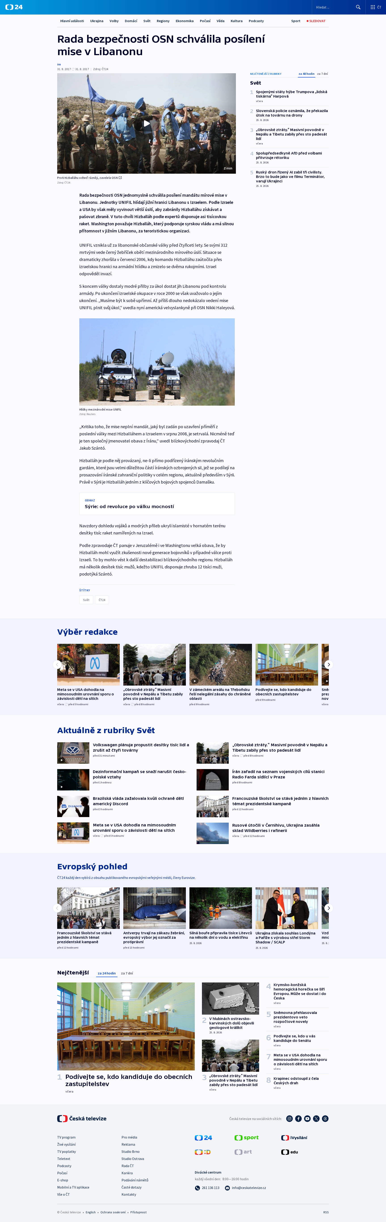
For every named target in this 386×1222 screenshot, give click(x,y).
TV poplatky (66, 1151)
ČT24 (102, 600)
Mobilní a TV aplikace (73, 1187)
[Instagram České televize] (289, 1118)
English (90, 1212)
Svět (147, 21)
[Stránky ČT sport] (247, 1137)
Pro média (129, 1137)
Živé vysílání (66, 1144)
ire (59, 64)
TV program (66, 1137)
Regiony (163, 21)
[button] (146, 123)
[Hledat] (358, 7)
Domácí (131, 21)
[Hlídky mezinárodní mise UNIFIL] (157, 362)
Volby (114, 21)
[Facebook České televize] (298, 1118)
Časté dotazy (131, 1187)
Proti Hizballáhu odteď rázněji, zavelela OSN (87, 178)
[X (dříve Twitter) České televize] (316, 1118)
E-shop (62, 1180)
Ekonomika (185, 21)
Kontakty (129, 1194)
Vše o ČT (63, 1194)
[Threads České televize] (325, 1118)
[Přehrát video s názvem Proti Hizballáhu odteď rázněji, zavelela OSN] (146, 123)
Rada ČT (128, 1166)
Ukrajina (96, 21)
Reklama (128, 1144)
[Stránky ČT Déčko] (203, 1151)
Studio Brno (131, 1151)
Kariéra (127, 1173)
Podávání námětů (135, 1180)
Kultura (237, 21)
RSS (326, 1212)
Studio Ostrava (133, 1158)
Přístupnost (138, 1212)
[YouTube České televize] (307, 1118)
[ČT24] (14, 7)
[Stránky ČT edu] (289, 1151)
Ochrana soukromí (113, 1212)
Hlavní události (72, 21)
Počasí (205, 21)
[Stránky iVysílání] (294, 1137)
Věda (220, 21)
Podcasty (256, 21)
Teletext (63, 1158)
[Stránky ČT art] (243, 1151)
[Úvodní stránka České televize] (82, 1118)
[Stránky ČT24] (203, 1137)
